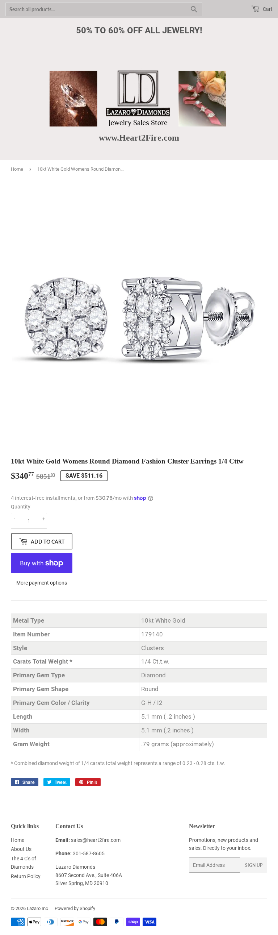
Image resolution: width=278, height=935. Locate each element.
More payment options (41, 583)
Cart (267, 9)
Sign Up (253, 865)
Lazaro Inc (37, 908)
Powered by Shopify (75, 908)
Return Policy (26, 876)
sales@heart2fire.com (96, 840)
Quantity (20, 507)
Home (17, 169)
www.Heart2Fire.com (139, 137)
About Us (21, 849)
